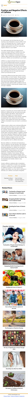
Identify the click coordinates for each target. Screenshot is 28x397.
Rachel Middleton (13, 195)
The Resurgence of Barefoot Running (14, 328)
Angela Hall (4, 15)
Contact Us (21, 396)
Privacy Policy (7, 396)
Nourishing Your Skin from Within (14, 368)
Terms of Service (15, 396)
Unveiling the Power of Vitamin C (14, 287)
